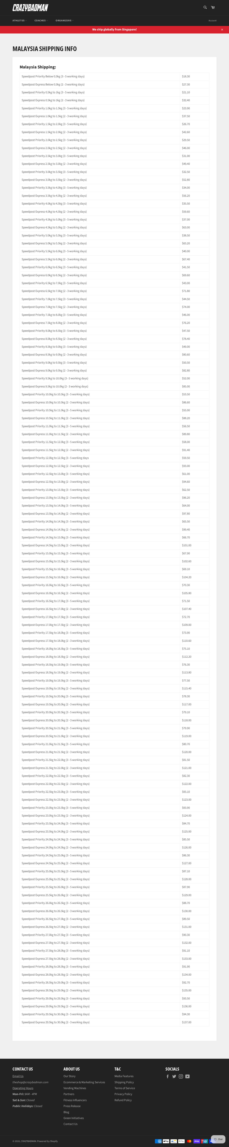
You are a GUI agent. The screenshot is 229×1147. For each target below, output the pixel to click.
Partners (69, 1094)
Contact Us (70, 1124)
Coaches (40, 20)
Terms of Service (124, 1088)
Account (212, 20)
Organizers (64, 20)
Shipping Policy (124, 1082)
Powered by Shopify (47, 1141)
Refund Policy (123, 1100)
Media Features (123, 1076)
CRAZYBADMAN (28, 1141)
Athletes (19, 20)
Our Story (69, 1076)
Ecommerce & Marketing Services (84, 1082)
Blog (66, 1112)
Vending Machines (75, 1088)
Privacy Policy (123, 1094)
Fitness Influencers (75, 1100)
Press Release (72, 1106)
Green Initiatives (74, 1118)
